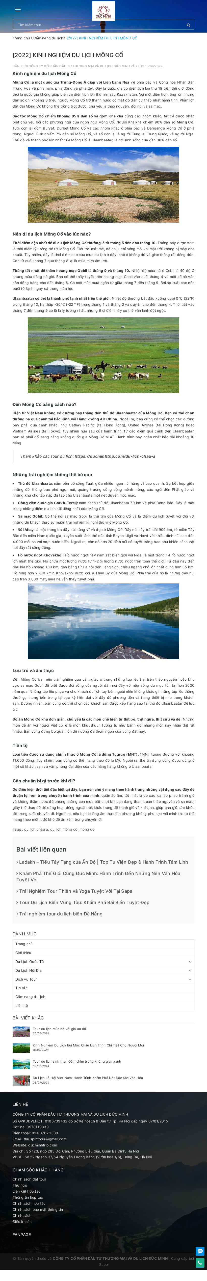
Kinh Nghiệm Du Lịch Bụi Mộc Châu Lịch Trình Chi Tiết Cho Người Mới (88, 1045)
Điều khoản (22, 1221)
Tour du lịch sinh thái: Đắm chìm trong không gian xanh (77, 1061)
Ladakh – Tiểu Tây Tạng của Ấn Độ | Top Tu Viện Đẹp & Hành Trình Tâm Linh (103, 862)
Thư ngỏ (20, 1185)
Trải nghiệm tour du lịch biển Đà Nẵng (60, 913)
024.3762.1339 (45, 1133)
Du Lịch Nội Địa (28, 970)
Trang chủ (24, 944)
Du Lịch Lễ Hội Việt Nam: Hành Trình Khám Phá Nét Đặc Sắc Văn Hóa (88, 1078)
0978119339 (38, 1127)
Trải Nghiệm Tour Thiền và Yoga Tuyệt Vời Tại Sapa (75, 891)
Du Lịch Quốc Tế (29, 961)
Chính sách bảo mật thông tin (38, 1209)
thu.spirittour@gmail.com (45, 1139)
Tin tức (21, 988)
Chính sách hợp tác (29, 1203)
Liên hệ (21, 1005)
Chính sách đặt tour (29, 1179)
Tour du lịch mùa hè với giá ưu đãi (60, 1029)
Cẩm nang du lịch (30, 996)
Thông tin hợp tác (28, 1197)
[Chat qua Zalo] (200, 1251)
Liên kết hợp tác (26, 1191)
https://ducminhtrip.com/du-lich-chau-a (115, 456)
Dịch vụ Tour (26, 979)
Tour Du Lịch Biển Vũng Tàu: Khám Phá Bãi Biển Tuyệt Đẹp (83, 902)
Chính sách (22, 1215)
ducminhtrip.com (42, 1145)
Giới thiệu (23, 953)
